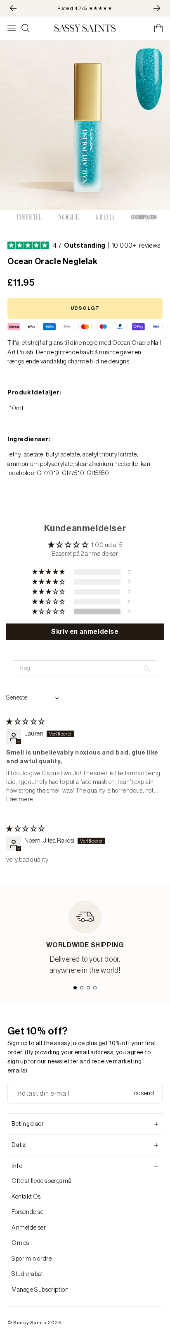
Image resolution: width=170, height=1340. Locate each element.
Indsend (143, 1093)
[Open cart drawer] (158, 28)
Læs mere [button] (19, 799)
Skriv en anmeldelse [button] (84, 631)
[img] (25, 722)
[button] (49, 611)
